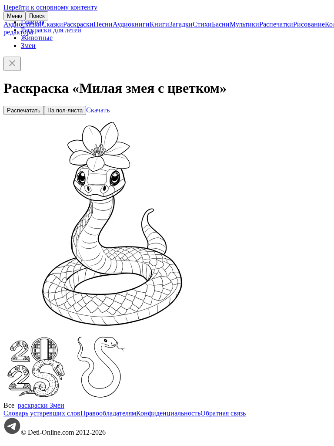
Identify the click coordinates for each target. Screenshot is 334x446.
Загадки (181, 24)
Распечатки (276, 24)
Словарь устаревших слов (41, 413)
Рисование (309, 24)
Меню (14, 16)
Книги (159, 24)
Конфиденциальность (168, 413)
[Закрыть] (12, 64)
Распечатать (23, 110)
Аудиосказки (22, 24)
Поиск (37, 16)
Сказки (52, 24)
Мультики (244, 24)
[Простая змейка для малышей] (101, 397)
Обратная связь (223, 413)
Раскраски (78, 24)
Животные (37, 37)
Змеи (28, 45)
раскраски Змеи (41, 405)
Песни (103, 24)
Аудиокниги (131, 24)
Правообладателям (108, 413)
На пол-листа (65, 110)
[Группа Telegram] (12, 432)
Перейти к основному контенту (50, 7)
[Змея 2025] (36, 397)
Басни (221, 24)
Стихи (202, 24)
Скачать (98, 110)
